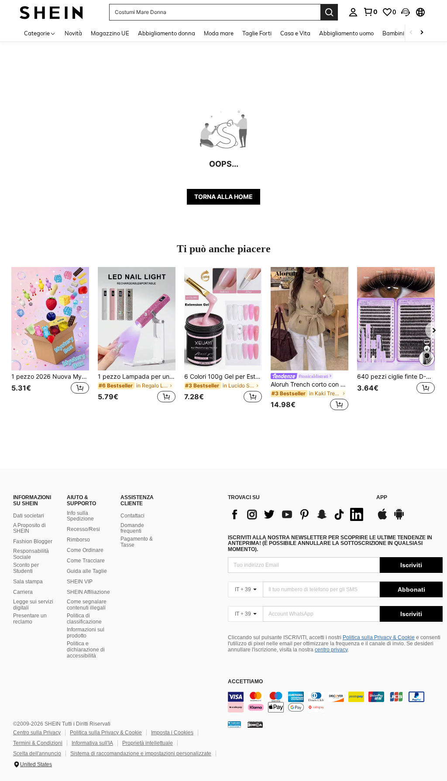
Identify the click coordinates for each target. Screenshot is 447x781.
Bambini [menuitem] (393, 33)
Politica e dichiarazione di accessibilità (86, 650)
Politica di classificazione (84, 619)
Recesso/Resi (83, 529)
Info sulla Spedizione (80, 516)
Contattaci (132, 516)
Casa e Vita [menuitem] (295, 33)
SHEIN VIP (80, 582)
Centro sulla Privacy (37, 733)
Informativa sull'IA (92, 743)
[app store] (382, 518)
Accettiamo (245, 682)
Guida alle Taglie (87, 571)
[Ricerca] (329, 12)
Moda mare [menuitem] (219, 33)
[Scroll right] (422, 32)
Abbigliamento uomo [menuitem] (346, 33)
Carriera (23, 592)
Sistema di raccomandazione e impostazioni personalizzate (140, 753)
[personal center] (353, 12)
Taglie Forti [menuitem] (257, 33)
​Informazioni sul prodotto (85, 633)
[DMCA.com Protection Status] (255, 724)
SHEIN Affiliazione (88, 592)
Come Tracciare (86, 561)
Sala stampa (28, 582)
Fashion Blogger (32, 541)
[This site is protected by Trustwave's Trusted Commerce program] (234, 724)
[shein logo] (51, 12)
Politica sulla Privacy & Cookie (379, 637)
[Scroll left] (411, 32)
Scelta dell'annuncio (37, 753)
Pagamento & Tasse (136, 542)
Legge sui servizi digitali (33, 605)
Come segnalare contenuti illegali (87, 605)
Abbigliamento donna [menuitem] (166, 33)
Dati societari (28, 516)
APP (381, 497)
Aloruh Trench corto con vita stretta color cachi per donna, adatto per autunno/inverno (309, 384)
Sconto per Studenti (26, 568)
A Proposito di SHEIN (29, 528)
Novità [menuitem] (73, 33)
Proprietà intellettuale (147, 743)
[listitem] (50, 340)
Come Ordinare (85, 550)
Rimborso (78, 540)
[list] (298, 514)
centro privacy (331, 650)
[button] (405, 12)
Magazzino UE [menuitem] (110, 33)
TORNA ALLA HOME (223, 196)
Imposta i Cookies (172, 733)
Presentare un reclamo (30, 619)
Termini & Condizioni (37, 743)
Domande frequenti (132, 528)
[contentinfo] (335, 702)
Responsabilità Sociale (31, 554)
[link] (370, 12)
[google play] (399, 518)
